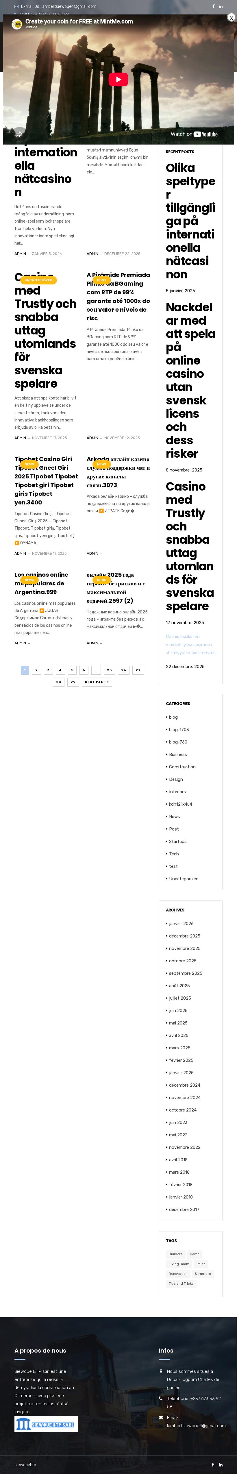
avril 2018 (178, 1159)
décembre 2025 (184, 936)
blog (173, 717)
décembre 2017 (184, 1209)
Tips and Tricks (181, 1283)
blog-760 (178, 742)
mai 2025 (178, 1023)
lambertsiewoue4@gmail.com (69, 6)
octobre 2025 (183, 960)
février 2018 (180, 1184)
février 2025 (181, 1060)
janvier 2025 (181, 1072)
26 (123, 670)
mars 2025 (179, 1048)
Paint (201, 1264)
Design (176, 779)
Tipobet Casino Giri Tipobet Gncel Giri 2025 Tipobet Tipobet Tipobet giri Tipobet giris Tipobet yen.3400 (46, 480)
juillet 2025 (180, 998)
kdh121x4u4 (180, 804)
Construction (182, 767)
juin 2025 (178, 1010)
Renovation (178, 1274)
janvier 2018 (181, 1197)
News (29, 464)
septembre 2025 (185, 973)
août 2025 (179, 985)
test (173, 866)
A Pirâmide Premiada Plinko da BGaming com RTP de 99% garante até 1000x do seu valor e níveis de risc (118, 296)
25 (109, 670)
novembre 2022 (185, 1147)
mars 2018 (179, 1172)
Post (101, 280)
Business (178, 754)
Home (194, 1254)
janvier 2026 (181, 923)
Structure (203, 1274)
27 (138, 670)
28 (58, 682)
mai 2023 (178, 1135)
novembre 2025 (185, 948)
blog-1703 (179, 729)
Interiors (177, 791)
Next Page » (97, 682)
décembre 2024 (184, 1085)
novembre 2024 (185, 1097)
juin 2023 (178, 1122)
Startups (178, 841)
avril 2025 (178, 1035)
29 (73, 682)
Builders (176, 1254)
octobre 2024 (183, 1110)
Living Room (179, 1264)
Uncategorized (38, 280)
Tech (174, 854)
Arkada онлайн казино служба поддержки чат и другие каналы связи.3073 (118, 472)
